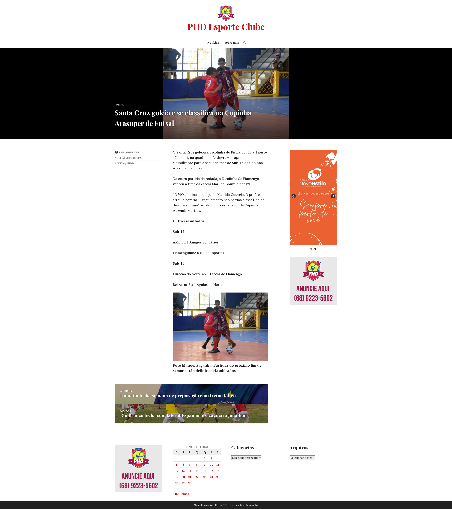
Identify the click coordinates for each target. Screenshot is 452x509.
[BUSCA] (244, 42)
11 (217, 464)
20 (183, 477)
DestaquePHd (125, 163)
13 (183, 471)
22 (196, 477)
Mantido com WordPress (208, 505)
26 (176, 483)
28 (189, 483)
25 (217, 477)
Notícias (213, 42)
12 (176, 471)
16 (204, 471)
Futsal (119, 104)
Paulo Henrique (129, 152)
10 (211, 464)
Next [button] (332, 196)
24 (211, 477)
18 (217, 471)
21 (189, 477)
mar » (185, 494)
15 (196, 471)
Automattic (251, 505)
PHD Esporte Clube (226, 26)
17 (211, 471)
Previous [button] (294, 196)
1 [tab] (311, 249)
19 (176, 477)
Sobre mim (231, 42)
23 (204, 477)
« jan (176, 494)
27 (183, 483)
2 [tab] (315, 249)
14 (189, 471)
